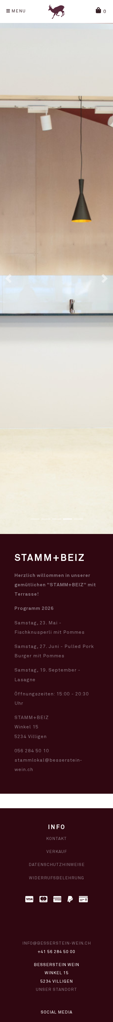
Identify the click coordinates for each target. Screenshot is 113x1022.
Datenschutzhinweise (57, 865)
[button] (101, 11)
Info (56, 827)
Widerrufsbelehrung (56, 878)
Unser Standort (56, 990)
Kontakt (56, 839)
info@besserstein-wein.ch (56, 943)
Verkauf (56, 852)
